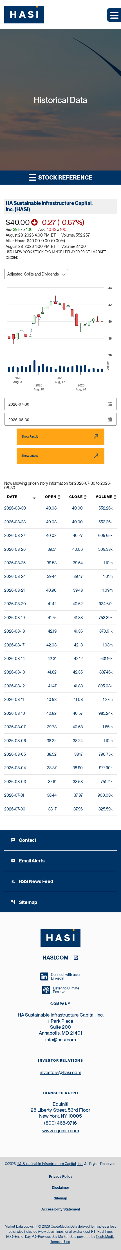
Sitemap (24, 902)
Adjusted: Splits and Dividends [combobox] (33, 274)
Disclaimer (60, 1188)
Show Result (29, 436)
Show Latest (29, 456)
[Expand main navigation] (114, 15)
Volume (104, 497)
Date (12, 497)
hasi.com (55, 957)
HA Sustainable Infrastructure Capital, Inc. (50, 1164)
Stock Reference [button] (64, 177)
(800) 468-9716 (60, 1123)
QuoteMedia (60, 1227)
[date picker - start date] (109, 404)
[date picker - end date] (109, 419)
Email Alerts (28, 861)
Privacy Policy (60, 1177)
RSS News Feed (32, 881)
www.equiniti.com (60, 1130)
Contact (23, 840)
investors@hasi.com (60, 1072)
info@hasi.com (60, 1040)
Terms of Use (60, 1242)
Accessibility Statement (60, 1209)
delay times (55, 1232)
